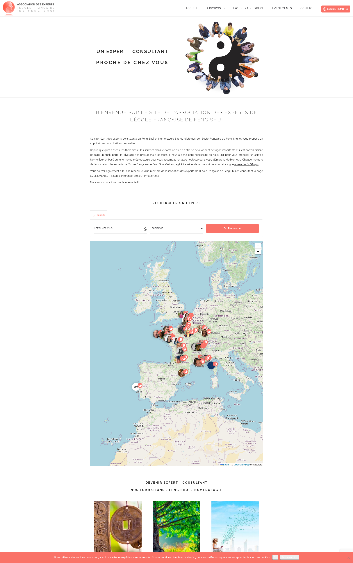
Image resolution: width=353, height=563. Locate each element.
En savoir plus (290, 557)
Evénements (282, 8)
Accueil (192, 8)
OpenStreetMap (242, 464)
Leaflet (226, 464)
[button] (139, 390)
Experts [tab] (101, 215)
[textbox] (176, 229)
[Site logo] (29, 7)
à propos (213, 8)
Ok (275, 557)
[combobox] (176, 229)
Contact (307, 8)
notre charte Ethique (246, 164)
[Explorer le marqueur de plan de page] (182, 314)
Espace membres (337, 9)
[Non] (348, 558)
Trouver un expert (248, 8)
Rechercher (235, 228)
